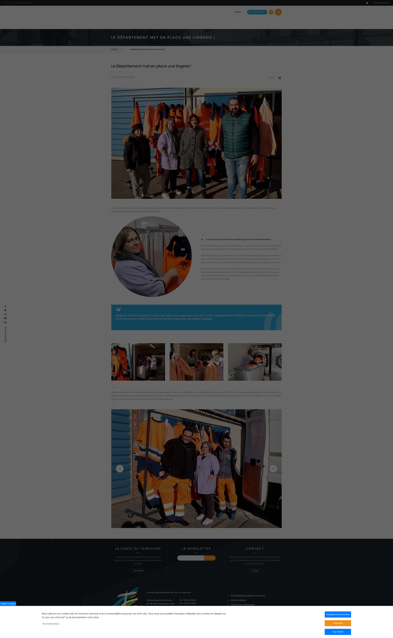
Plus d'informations (51, 624)
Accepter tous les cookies (338, 614)
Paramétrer (338, 623)
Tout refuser (338, 632)
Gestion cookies (8, 603)
